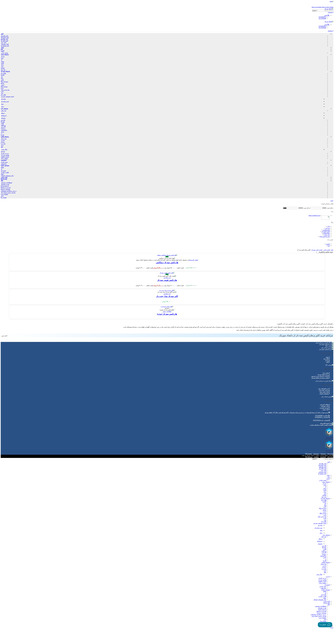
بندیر (2, 93)
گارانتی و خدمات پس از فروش (320, 376)
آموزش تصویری (324, 408)
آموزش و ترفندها (5, 187)
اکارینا (2, 135)
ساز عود (3, 69)
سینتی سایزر (4, 53)
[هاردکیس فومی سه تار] (167, 273)
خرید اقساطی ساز (323, 388)
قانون (2, 63)
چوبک (2, 174)
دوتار (2, 58)
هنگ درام (3, 73)
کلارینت (3, 120)
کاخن (2, 80)
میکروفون (4, 163)
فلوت (2, 123)
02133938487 (322, 18)
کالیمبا (2, 75)
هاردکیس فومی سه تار (167, 280)
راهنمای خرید (4, 194)
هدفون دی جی (5, 155)
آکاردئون (3, 126)
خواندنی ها (4, 197)
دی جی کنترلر (5, 153)
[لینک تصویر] (326, 423)
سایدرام (3, 99)
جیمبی (2, 85)
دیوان (2, 64)
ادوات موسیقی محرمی (7, 96)
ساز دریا (3, 143)
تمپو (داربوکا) (4, 81)
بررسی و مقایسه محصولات (8, 191)
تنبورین (3, 140)
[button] (167, 277)
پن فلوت (3, 125)
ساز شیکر (3, 138)
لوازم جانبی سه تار (316, 250)
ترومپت (3, 128)
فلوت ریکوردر (5, 172)
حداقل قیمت (330, 208)
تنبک (2, 78)
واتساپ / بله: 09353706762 (320, 420)
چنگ (2, 147)
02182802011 (322, 17)
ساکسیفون (4, 130)
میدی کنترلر (4, 162)
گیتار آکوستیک (5, 37)
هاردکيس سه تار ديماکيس (167, 262)
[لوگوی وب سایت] (329, 8)
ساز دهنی (3, 110)
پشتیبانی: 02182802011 (321, 417)
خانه (332, 250)
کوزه (2, 91)
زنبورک (3, 142)
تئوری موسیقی (5, 184)
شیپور (2, 131)
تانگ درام (3, 95)
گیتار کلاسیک (4, 36)
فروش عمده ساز (324, 390)
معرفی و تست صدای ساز (8, 192)
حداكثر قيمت (306, 208)
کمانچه (3, 68)
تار (1, 59)
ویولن (327, 357)
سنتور (2, 61)
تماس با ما (326, 373)
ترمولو (3, 113)
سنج (2, 104)
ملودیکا (3, 122)
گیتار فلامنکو (4, 39)
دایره (2, 88)
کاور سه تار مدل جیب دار (167, 296)
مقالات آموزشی (324, 404)
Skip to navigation (317, 7)
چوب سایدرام (5, 101)
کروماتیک (4, 115)
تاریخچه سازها (5, 186)
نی (1, 133)
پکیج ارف (3, 170)
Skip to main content (327, 7)
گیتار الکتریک (4, 41)
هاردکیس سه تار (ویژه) (167, 314)
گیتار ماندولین (5, 44)
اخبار (2, 196)
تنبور (2, 66)
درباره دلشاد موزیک (323, 374)
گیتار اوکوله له (5, 46)
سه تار (2, 56)
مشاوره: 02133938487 (321, 415)
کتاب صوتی (325, 409)
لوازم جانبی (326, 250)
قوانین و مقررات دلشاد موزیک (320, 378)
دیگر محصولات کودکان (7, 175)
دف (2, 76)
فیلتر (285, 208)
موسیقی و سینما (5, 189)
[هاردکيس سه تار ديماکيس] (167, 255)
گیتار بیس (3, 42)
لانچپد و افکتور (5, 157)
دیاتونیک (3, 118)
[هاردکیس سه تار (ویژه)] (167, 306)
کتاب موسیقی (325, 406)
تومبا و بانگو (4, 86)
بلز (1, 169)
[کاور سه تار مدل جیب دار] (167, 290)
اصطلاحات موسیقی (6, 182)
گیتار (327, 362)
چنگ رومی (4, 149)
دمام (2, 106)
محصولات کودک (324, 393)
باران (2, 145)
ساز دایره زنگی (5, 90)
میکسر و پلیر (4, 158)
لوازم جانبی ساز (324, 392)
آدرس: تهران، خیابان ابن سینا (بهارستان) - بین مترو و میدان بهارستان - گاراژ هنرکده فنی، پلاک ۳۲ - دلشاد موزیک (296, 412)
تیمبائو (2, 83)
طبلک (2, 167)
